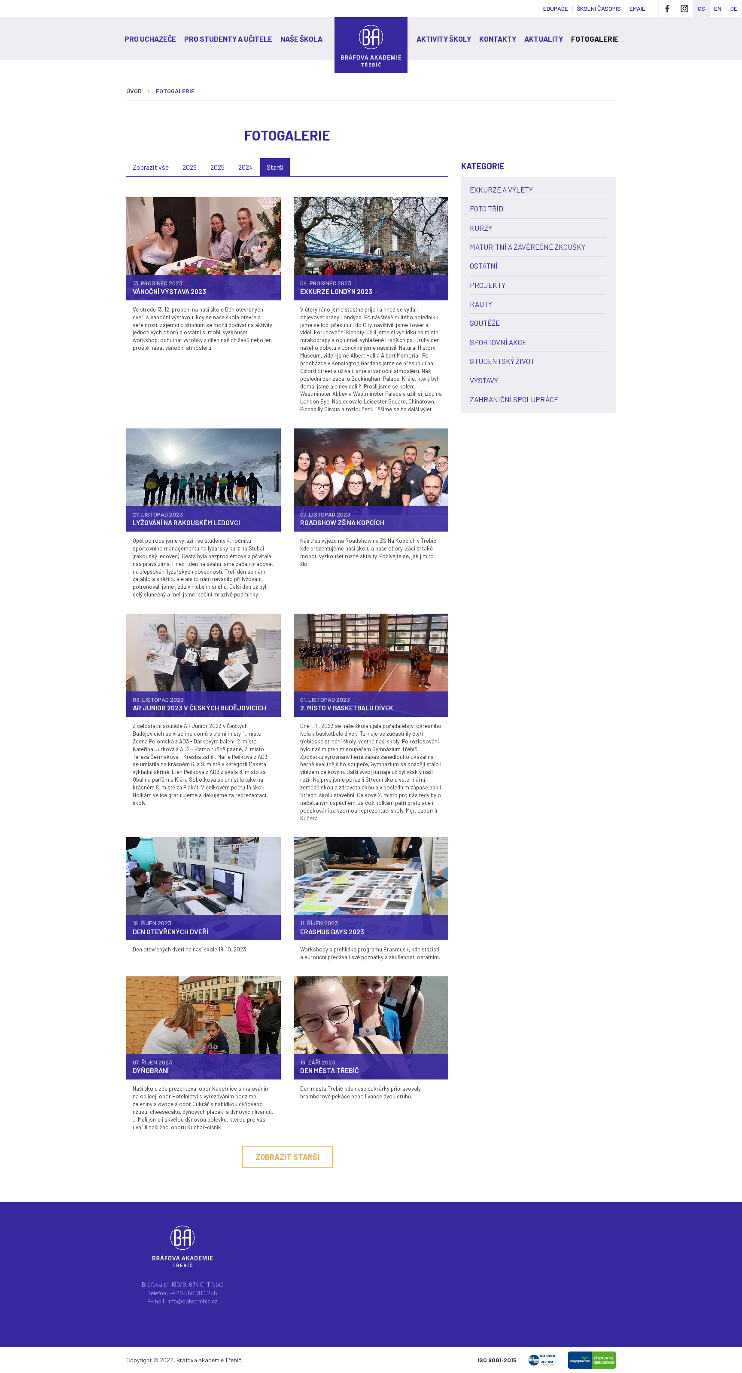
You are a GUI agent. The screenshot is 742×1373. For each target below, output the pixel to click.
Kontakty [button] (497, 38)
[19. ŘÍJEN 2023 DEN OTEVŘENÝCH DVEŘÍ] (203, 888)
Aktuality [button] (543, 38)
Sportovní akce (498, 342)
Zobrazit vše (151, 167)
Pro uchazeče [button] (150, 38)
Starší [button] (275, 167)
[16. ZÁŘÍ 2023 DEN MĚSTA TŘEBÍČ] (371, 1027)
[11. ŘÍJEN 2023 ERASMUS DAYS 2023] (371, 888)
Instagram (684, 8)
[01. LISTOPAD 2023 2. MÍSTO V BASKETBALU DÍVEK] (371, 664)
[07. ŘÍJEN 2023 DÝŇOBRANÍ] (203, 1027)
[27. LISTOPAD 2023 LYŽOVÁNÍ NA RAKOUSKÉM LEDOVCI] (203, 479)
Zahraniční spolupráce (514, 399)
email (637, 8)
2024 (245, 167)
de (733, 8)
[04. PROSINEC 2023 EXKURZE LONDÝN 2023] (371, 247)
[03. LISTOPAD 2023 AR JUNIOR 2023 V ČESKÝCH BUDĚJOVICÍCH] (203, 664)
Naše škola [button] (301, 38)
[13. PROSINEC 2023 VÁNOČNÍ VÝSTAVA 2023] (203, 247)
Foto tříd (486, 208)
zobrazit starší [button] (287, 1157)
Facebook (667, 8)
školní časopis (599, 8)
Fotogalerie (594, 38)
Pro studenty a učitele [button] (228, 38)
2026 (189, 167)
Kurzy (481, 227)
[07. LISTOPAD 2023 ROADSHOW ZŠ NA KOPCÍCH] (371, 479)
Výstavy (484, 380)
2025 (217, 167)
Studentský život (502, 361)
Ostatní (484, 265)
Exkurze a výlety (501, 189)
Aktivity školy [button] (444, 38)
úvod (134, 91)
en (717, 8)
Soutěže (485, 322)
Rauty (481, 304)
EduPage (555, 8)
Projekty (487, 285)
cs (701, 8)
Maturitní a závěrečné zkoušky (527, 246)
